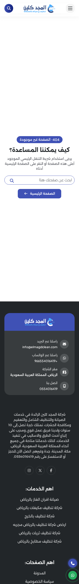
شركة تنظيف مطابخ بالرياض (40, 541)
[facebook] (51, 470)
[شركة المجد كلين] (39, 321)
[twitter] (40, 470)
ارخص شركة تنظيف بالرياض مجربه (39, 525)
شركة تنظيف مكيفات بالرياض (39, 508)
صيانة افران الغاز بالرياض (39, 499)
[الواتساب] (72, 575)
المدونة (40, 573)
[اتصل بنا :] (72, 563)
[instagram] (29, 470)
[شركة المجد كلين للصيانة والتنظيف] (39, 8)
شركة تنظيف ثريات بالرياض (39, 533)
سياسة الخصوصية (39, 581)
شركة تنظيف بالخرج (40, 516)
